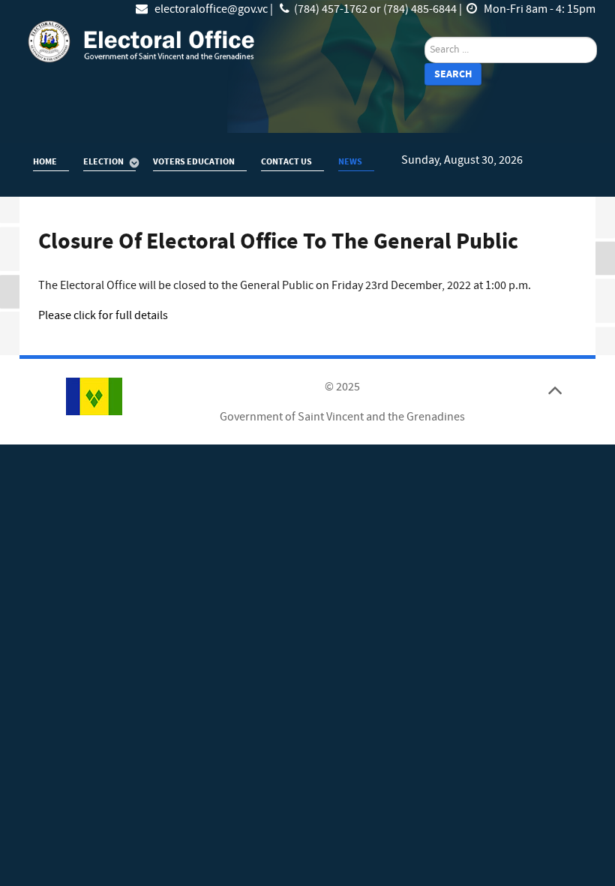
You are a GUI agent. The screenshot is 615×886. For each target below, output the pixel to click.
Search (453, 74)
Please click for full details (103, 315)
